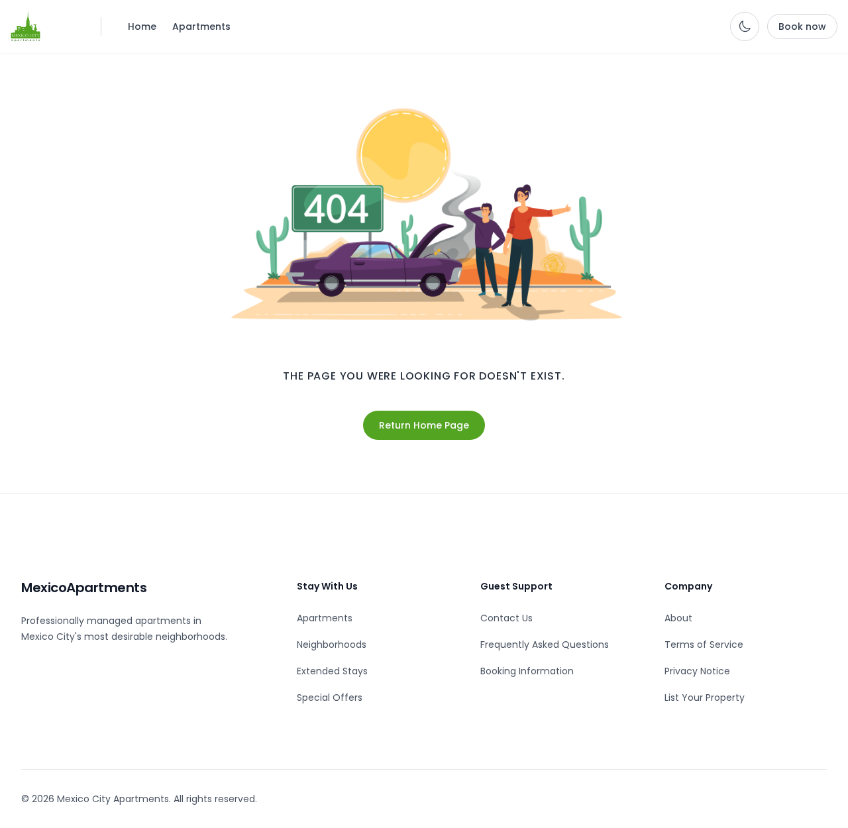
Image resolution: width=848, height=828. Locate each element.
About (678, 618)
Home (142, 26)
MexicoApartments (83, 587)
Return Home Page (424, 425)
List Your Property (704, 697)
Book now (802, 26)
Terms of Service (703, 644)
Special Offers (329, 697)
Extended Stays (332, 671)
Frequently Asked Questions (544, 644)
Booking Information (527, 671)
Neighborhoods (331, 644)
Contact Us (506, 618)
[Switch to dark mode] (744, 26)
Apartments (201, 26)
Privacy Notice (697, 671)
